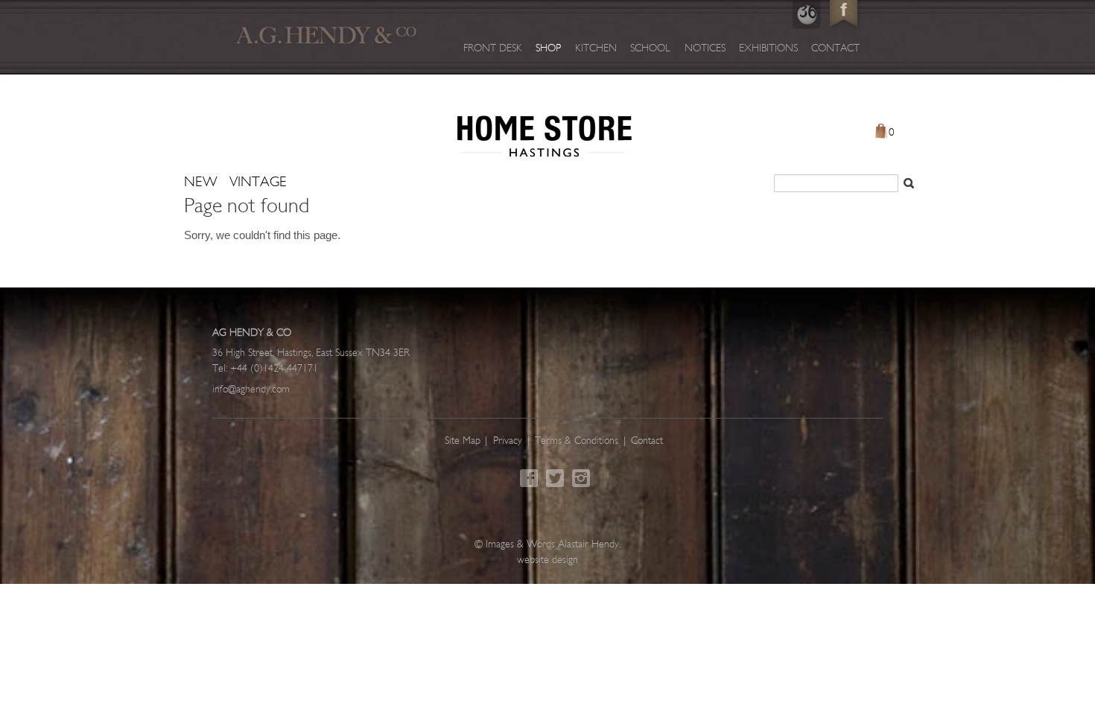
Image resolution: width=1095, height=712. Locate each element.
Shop (548, 48)
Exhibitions (768, 48)
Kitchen (596, 48)
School (650, 48)
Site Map (462, 441)
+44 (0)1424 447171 (274, 369)
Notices (705, 48)
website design (547, 560)
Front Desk (492, 48)
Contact (835, 48)
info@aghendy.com (251, 390)
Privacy (507, 441)
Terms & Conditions (576, 441)
